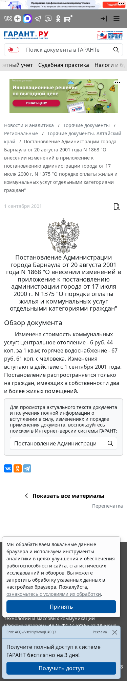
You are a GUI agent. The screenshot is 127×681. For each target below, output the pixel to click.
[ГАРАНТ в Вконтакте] (8, 19)
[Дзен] (17, 18)
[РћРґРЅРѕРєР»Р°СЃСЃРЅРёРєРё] (18, 468)
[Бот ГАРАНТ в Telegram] (48, 19)
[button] (103, 18)
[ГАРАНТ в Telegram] (38, 19)
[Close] (114, 632)
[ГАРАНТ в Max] (27, 18)
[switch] (13, 49)
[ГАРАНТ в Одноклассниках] (58, 19)
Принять (61, 606)
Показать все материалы (69, 496)
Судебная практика (63, 65)
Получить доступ (61, 668)
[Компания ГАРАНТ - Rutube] (68, 19)
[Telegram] (27, 468)
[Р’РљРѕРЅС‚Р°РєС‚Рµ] (8, 468)
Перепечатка (107, 506)
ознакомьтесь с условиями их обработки (53, 594)
